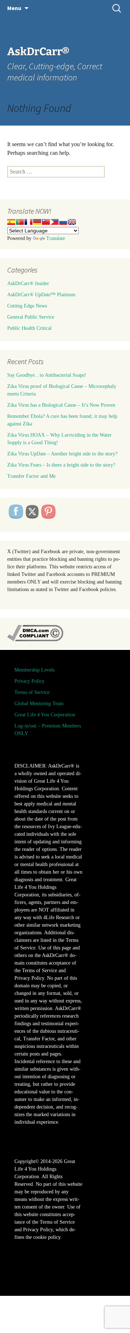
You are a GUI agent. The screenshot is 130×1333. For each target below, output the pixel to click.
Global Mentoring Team (39, 703)
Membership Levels (34, 670)
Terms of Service (31, 692)
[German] (37, 222)
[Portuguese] (20, 222)
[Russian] (63, 222)
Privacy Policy (29, 681)
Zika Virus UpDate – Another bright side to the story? (62, 453)
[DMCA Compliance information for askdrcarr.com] (35, 632)
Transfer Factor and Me (31, 476)
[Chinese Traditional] (46, 222)
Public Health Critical (29, 328)
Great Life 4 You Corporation (44, 714)
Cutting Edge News (27, 306)
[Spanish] (11, 222)
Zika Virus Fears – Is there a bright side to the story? (61, 465)
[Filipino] (54, 222)
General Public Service (30, 317)
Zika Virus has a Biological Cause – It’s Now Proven (61, 405)
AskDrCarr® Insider (28, 283)
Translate (55, 238)
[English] (72, 222)
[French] (28, 222)
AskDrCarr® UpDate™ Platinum (41, 294)
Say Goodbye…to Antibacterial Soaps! (46, 375)
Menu (14, 8)
